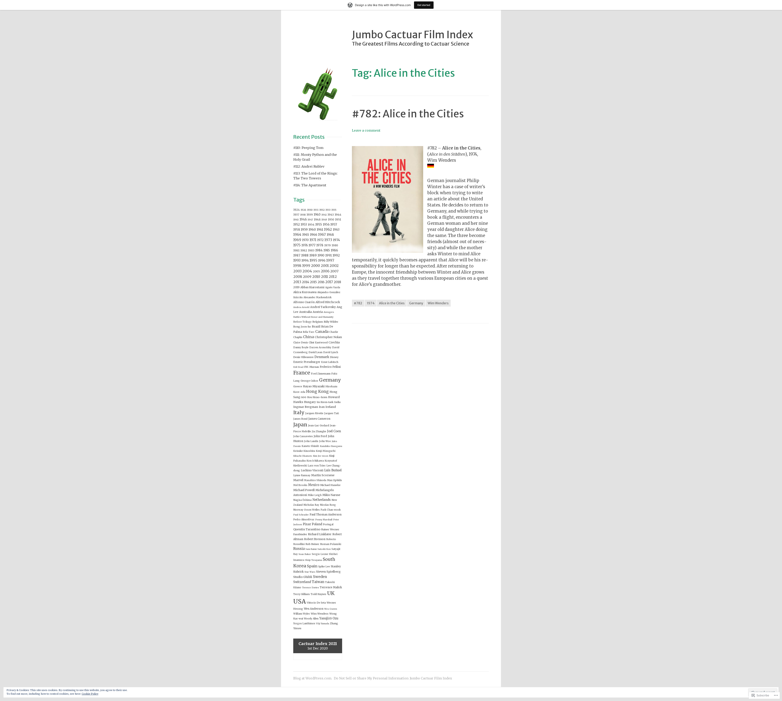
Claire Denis (300, 342)
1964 (297, 234)
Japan (300, 424)
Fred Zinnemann (321, 373)
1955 (318, 224)
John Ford (320, 436)
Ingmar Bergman (305, 407)
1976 (304, 245)
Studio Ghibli (302, 577)
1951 (338, 219)
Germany (416, 303)
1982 (303, 250)
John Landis (311, 441)
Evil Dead (298, 367)
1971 (313, 240)
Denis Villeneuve (303, 357)
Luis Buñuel (333, 470)
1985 (326, 250)
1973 (328, 240)
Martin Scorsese (322, 475)
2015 (313, 282)
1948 (317, 219)
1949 (324, 219)
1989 (313, 255)
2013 (297, 282)
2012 (333, 276)
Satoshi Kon (324, 549)
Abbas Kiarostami (312, 287)
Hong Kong (317, 391)
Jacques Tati (331, 413)
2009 (307, 277)
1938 (303, 214)
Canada (321, 331)
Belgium (317, 321)
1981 (296, 250)
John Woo (325, 441)
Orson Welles (312, 509)
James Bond (300, 418)
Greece (297, 386)
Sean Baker (305, 554)
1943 (330, 214)
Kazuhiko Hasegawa (331, 446)
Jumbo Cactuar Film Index (412, 34)
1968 (330, 235)
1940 (317, 214)
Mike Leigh (315, 495)
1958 (296, 229)
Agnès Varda (332, 287)
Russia (299, 548)
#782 (358, 303)
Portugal (328, 524)
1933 (328, 209)
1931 (316, 209)
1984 (319, 250)
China (308, 336)
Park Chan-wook (331, 509)
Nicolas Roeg (328, 504)
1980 (335, 245)
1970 (305, 240)
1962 (328, 229)
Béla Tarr (308, 331)
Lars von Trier (317, 465)
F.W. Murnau (311, 366)
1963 (336, 229)
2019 (296, 287)
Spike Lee (324, 566)
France (301, 372)
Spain (312, 566)
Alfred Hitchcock (327, 302)
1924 (296, 210)
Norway (298, 509)
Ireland (330, 407)
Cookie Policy (90, 693)
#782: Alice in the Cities (408, 114)
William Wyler (301, 613)
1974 (371, 303)
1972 (320, 240)
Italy (298, 412)
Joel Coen (334, 431)
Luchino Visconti (312, 470)
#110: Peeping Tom (308, 148)
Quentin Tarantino (306, 529)
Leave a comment (366, 130)
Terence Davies (310, 587)
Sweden (320, 576)
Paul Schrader (301, 514)
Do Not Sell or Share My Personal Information (371, 678)
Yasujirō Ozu (328, 618)
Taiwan (318, 582)
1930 (310, 209)
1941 (324, 214)
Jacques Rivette (314, 413)
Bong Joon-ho (302, 326)
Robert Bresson (314, 539)
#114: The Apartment (309, 185)
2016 (321, 282)
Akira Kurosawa (304, 292)
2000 (315, 265)
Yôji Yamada (322, 623)
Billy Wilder (331, 321)
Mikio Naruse (331, 495)
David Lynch (330, 352)
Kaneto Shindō (310, 446)
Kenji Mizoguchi (325, 450)
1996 (321, 260)
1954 (311, 224)
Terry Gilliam (301, 594)
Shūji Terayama (313, 560)
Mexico (313, 485)
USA (299, 601)
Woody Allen (311, 618)
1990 (320, 255)
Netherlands (321, 500)
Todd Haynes (318, 594)
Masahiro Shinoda (315, 480)
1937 (296, 214)
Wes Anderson (313, 608)
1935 (333, 209)
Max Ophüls (334, 480)
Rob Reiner (312, 544)
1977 (312, 245)
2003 (297, 271)
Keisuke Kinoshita (304, 450)
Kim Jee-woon (320, 456)
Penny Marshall (323, 519)
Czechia (334, 342)
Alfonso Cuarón (304, 302)
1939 (309, 214)
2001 (325, 265)
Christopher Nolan (328, 337)
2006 (325, 271)
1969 (297, 240)
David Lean (315, 352)
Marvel (298, 480)
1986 (334, 250)
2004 (307, 271)
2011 (324, 276)
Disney (334, 357)
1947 (310, 219)
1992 (336, 255)
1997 (330, 260)
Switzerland (302, 582)
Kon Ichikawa (315, 460)
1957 (333, 224)
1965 (305, 235)
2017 (329, 282)
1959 (304, 229)
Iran (322, 407)
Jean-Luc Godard (318, 425)
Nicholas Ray (311, 504)
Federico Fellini (330, 367)
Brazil (316, 326)
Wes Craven (330, 609)
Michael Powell (304, 490)
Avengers (329, 312)
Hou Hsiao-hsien (317, 397)
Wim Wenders (438, 303)
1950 (331, 219)
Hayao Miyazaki (314, 386)
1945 (296, 219)
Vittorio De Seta (316, 602)
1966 (313, 235)
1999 (306, 266)
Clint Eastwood (318, 342)
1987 (296, 255)
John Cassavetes (303, 436)
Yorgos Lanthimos (304, 623)
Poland (317, 524)
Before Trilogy (302, 321)
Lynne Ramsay (301, 475)
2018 (337, 282)
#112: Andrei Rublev (308, 166)
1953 (304, 224)
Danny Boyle (301, 347)
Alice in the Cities (392, 303)
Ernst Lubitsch (329, 362)
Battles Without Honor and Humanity (313, 317)
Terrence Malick (331, 587)
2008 (297, 276)
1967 (322, 234)
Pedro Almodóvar (303, 519)
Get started (423, 5)
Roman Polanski (330, 544)
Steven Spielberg (328, 571)
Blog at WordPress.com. (312, 678)
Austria (318, 312)
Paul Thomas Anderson (326, 514)
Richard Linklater (320, 534)
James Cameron (319, 418)
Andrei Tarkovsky (323, 307)
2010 (316, 276)
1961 (320, 229)
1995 (313, 260)
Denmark (321, 357)
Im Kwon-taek (325, 402)
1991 (328, 255)
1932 (322, 209)
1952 (296, 224)
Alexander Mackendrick (317, 297)
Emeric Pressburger (306, 362)
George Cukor (309, 380)
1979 (327, 245)
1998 (297, 265)
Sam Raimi (311, 549)
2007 (334, 271)
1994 (305, 260)
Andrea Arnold (301, 307)
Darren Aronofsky (320, 347)
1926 (303, 209)
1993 (297, 260)
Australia (305, 312)
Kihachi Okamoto (302, 456)
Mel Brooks (300, 485)
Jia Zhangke (319, 431)
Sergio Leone (320, 554)
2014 (305, 282)
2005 (316, 271)
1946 (303, 219)
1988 (305, 255)
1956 (326, 224)
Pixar (307, 524)
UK (331, 593)
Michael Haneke (330, 485)
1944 (338, 214)
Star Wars (309, 572)
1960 (312, 229)
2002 (334, 265)
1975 (297, 245)
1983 (311, 250)
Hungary (310, 402)
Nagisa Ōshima (302, 499)
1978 (319, 245)
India (337, 402)
